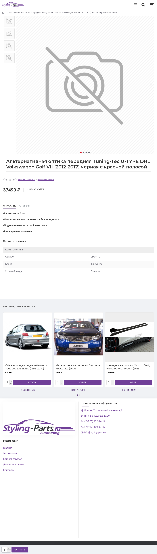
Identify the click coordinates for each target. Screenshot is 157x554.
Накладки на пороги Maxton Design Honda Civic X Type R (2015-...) (126, 367)
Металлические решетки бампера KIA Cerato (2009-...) (75, 367)
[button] (19, 85)
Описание (9, 206)
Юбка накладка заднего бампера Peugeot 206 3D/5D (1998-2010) (23, 367)
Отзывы (24, 206)
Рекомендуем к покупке (19, 306)
